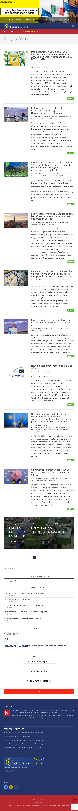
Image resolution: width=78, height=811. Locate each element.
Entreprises (34, 282)
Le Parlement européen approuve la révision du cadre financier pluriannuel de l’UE (51, 472)
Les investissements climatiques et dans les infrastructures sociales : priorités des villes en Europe (52, 216)
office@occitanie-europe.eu (14, 772)
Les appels (53, 805)
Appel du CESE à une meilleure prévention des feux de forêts (24, 593)
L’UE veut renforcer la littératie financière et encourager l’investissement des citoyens (47, 111)
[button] (73, 26)
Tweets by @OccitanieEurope (13, 581)
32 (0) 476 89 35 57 (11, 770)
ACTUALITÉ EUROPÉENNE (23, 805)
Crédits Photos (39, 802)
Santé (51, 429)
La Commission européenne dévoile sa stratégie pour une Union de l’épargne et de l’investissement (52, 322)
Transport (56, 429)
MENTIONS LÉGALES (63, 805)
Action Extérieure (37, 63)
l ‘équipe (11, 805)
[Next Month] (21, 633)
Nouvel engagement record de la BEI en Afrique (52, 367)
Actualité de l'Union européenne (51, 63)
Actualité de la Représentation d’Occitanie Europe (44, 374)
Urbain (33, 224)
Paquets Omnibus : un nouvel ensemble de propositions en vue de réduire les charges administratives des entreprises (52, 274)
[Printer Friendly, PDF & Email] (70, 98)
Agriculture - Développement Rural (59, 173)
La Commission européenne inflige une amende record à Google (25, 606)
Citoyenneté (53, 116)
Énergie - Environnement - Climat (40, 65)
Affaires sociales (54, 222)
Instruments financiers (55, 65)
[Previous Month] (17, 633)
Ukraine (33, 480)
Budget (52, 478)
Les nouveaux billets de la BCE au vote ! (17, 599)
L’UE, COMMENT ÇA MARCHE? (40, 805)
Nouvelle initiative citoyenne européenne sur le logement (23, 618)
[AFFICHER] (16, 58)
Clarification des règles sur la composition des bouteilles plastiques (26, 612)
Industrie (57, 478)
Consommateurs (63, 427)
